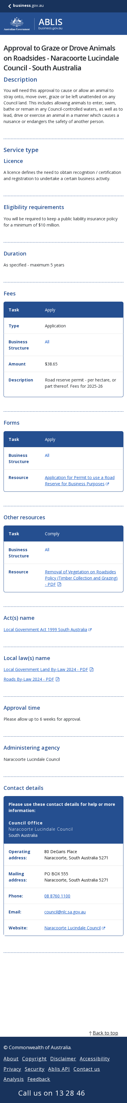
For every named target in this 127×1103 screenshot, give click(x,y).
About (11, 1058)
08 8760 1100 (57, 896)
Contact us (87, 1069)
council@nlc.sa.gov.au (65, 912)
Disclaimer (63, 1058)
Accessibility (95, 1058)
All (47, 342)
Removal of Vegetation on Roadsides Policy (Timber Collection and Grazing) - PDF (81, 578)
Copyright (34, 1058)
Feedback (39, 1079)
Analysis (14, 1079)
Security (35, 1069)
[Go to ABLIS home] (33, 23)
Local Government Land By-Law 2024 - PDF (48, 669)
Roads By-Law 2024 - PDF (31, 679)
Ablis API (59, 1069)
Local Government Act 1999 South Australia (48, 629)
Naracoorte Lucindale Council (74, 928)
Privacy (12, 1069)
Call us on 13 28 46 (51, 1093)
